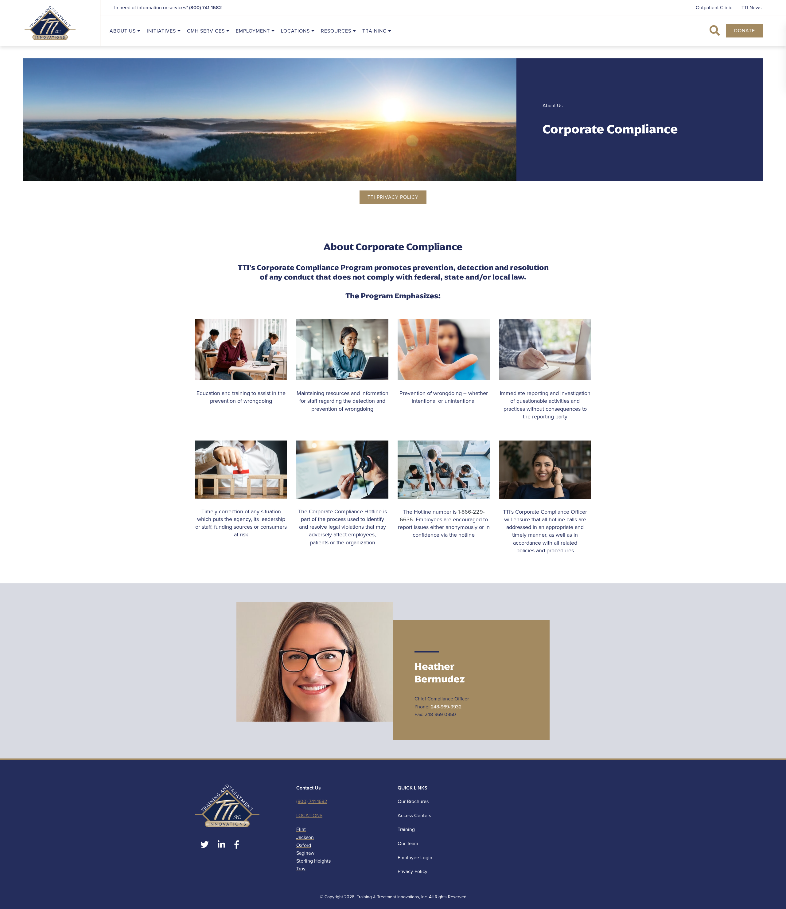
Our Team (408, 843)
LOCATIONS (309, 815)
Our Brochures (413, 801)
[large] (204, 844)
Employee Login (415, 857)
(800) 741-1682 (205, 7)
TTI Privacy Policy (393, 197)
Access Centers (414, 815)
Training (406, 829)
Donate (744, 30)
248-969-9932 (446, 706)
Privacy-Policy (412, 871)
